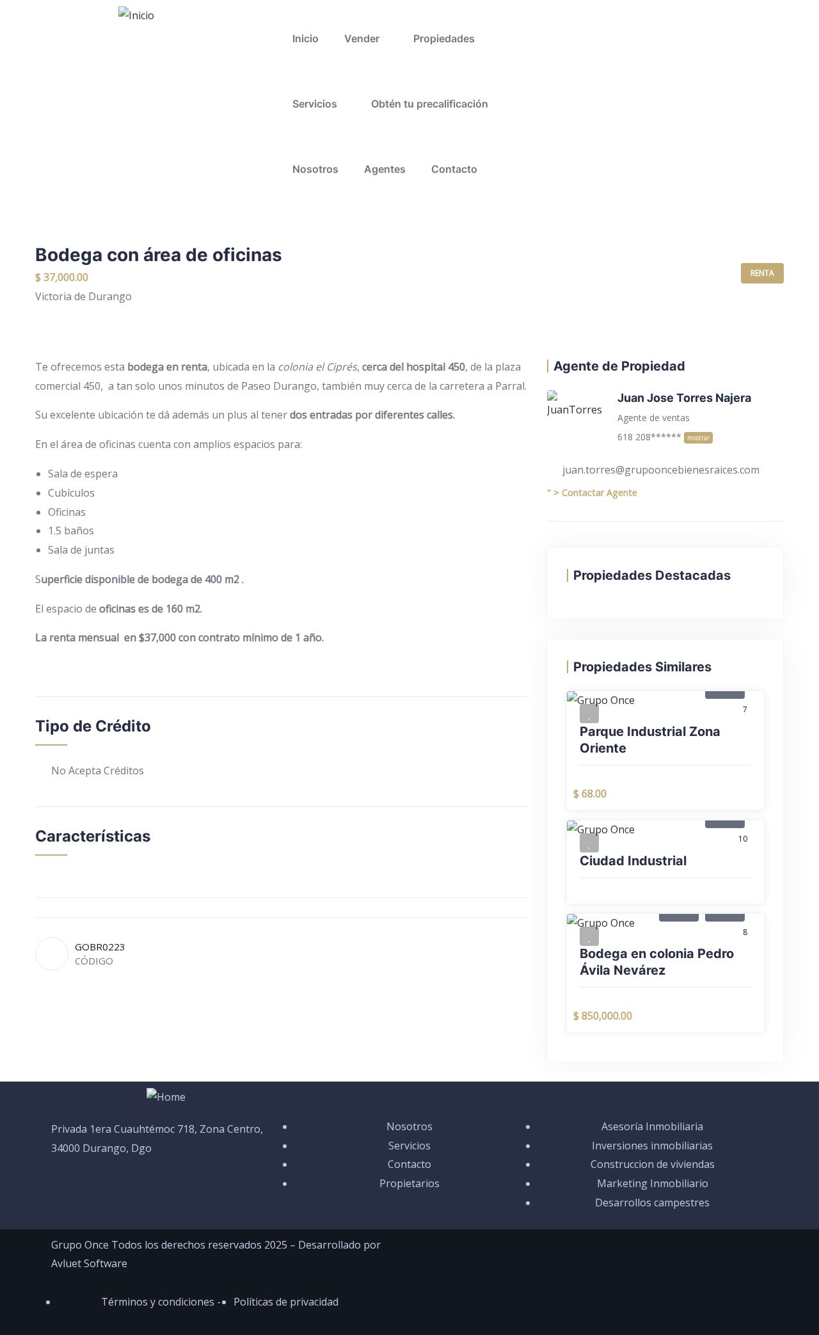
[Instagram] (637, 22)
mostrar (698, 437)
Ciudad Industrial (633, 860)
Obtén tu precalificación (429, 103)
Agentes (385, 169)
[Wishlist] (589, 713)
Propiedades (444, 38)
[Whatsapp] (568, 22)
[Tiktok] (672, 22)
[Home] (166, 1097)
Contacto (454, 169)
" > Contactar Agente (592, 492)
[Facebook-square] (603, 22)
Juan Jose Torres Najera (684, 397)
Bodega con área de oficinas (158, 255)
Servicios (314, 103)
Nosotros (315, 169)
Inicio (305, 38)
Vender (361, 38)
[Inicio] (136, 16)
